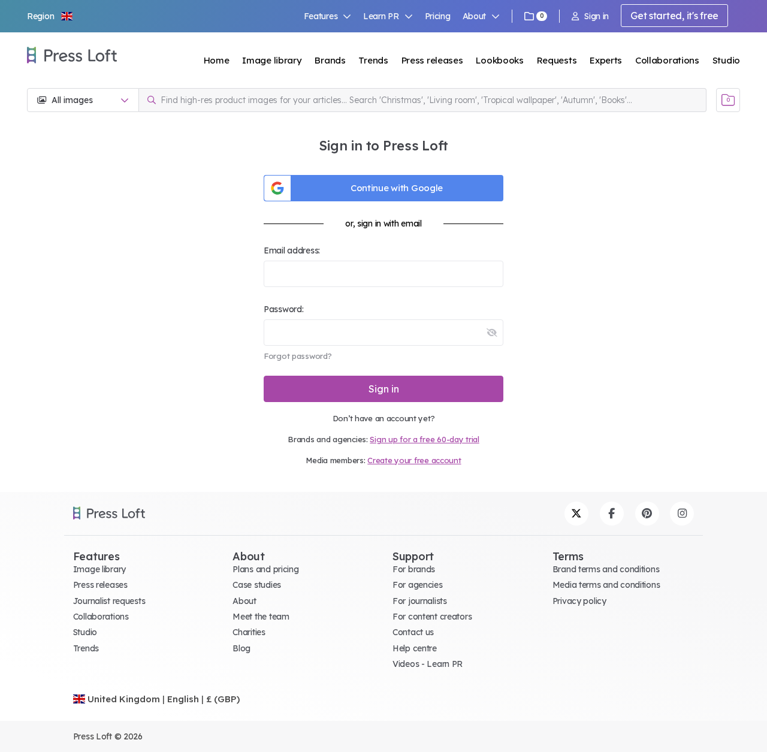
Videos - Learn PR (427, 664)
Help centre (414, 648)
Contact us (413, 632)
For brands (413, 569)
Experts (606, 60)
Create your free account (414, 460)
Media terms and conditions (606, 584)
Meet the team (260, 616)
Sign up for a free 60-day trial (424, 439)
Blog (241, 648)
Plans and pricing (265, 569)
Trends (373, 60)
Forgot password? (298, 356)
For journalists (419, 601)
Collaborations (667, 60)
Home (217, 60)
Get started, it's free (674, 16)
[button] (50, 16)
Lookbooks (499, 60)
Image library (271, 60)
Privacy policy (579, 601)
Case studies (256, 584)
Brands (330, 60)
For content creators (432, 616)
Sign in (596, 16)
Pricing (438, 16)
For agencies (417, 584)
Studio (726, 60)
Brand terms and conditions (606, 569)
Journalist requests (109, 601)
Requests (557, 60)
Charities (248, 632)
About (244, 601)
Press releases (432, 60)
